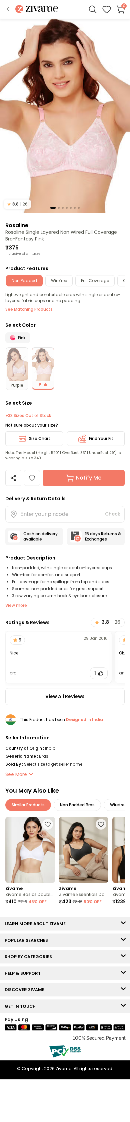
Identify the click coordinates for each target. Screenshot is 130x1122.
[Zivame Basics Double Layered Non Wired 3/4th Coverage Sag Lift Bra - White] (30, 850)
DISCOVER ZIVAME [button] (26, 989)
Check (112, 514)
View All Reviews (65, 696)
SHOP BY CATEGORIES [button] (30, 956)
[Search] (92, 9)
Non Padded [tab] (24, 280)
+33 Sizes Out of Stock (28, 415)
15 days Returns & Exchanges (103, 536)
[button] (8, 9)
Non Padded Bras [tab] (77, 805)
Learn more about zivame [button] (37, 924)
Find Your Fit (101, 438)
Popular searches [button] (28, 940)
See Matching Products (29, 309)
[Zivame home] (36, 9)
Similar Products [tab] (28, 805)
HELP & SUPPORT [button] (24, 973)
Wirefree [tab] (59, 280)
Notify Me (88, 478)
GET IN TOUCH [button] (22, 1006)
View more (16, 605)
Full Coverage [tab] (95, 280)
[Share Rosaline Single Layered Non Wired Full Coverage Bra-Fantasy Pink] (13, 478)
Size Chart (39, 438)
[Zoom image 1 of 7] (65, 115)
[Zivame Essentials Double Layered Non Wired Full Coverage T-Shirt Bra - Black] (84, 850)
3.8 (17, 204)
